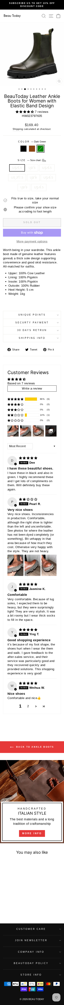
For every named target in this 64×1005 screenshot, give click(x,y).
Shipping (18, 129)
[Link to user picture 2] (33, 565)
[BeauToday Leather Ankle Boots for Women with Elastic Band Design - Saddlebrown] (14, 906)
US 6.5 (47, 168)
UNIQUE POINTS (32, 314)
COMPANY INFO (31, 952)
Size (29, 160)
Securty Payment (32, 322)
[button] (25, 112)
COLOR (32, 141)
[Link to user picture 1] (15, 565)
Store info (31, 974)
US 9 (23, 187)
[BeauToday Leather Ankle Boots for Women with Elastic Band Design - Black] (10, 906)
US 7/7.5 (17, 177)
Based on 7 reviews (21, 383)
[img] (28, 458)
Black (23, 148)
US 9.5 (39, 187)
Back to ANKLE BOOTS (34, 747)
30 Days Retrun (32, 330)
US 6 (32, 168)
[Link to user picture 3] (49, 565)
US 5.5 (17, 168)
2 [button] (28, 706)
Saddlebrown (32, 148)
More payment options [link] (32, 241)
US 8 (33, 177)
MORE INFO (32, 833)
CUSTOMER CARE (31, 929)
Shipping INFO (32, 338)
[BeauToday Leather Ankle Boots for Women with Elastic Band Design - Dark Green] (18, 906)
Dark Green (40, 148)
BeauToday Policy (31, 963)
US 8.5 (48, 177)
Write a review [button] (32, 388)
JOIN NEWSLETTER (31, 940)
